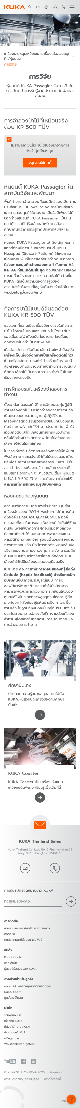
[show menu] (72, 7)
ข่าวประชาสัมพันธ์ (14, 1032)
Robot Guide (13, 957)
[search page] (30, 7)
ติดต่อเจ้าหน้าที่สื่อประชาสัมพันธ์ (23, 940)
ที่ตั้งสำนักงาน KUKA (17, 1027)
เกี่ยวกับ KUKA (13, 1021)
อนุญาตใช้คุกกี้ (40, 162)
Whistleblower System (19, 1044)
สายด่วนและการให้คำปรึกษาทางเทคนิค (27, 928)
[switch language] (46, 7)
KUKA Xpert (12, 992)
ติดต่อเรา (9, 934)
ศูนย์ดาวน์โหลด (13, 998)
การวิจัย (10, 64)
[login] (54, 7)
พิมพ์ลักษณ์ (57, 1072)
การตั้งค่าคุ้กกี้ (52, 1079)
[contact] (38, 7)
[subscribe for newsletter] (71, 901)
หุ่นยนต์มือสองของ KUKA (20, 969)
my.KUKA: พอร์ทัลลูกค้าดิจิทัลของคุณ (27, 986)
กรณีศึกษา (10, 963)
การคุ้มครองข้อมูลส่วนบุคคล (21, 1079)
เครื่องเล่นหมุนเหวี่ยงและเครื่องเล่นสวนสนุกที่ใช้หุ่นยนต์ (37, 56)
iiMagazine (11, 1038)
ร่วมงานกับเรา (12, 1015)
